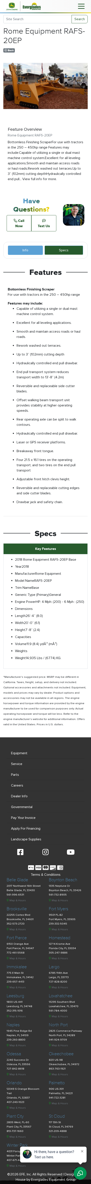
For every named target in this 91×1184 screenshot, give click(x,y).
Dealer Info (19, 796)
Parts (15, 774)
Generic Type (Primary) (32, 595)
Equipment (19, 753)
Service (16, 764)
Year (18, 566)
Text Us (44, 226)
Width (19, 623)
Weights (21, 651)
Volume (21, 644)
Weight (20, 658)
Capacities (23, 637)
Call (19, 223)
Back (10, 50)
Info (25, 250)
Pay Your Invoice (23, 818)
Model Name (24, 580)
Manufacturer (25, 573)
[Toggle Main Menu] (81, 6)
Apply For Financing (25, 828)
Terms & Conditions (46, 874)
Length (20, 616)
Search (79, 19)
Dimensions (24, 609)
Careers (17, 785)
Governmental (21, 807)
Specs (63, 250)
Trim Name (23, 588)
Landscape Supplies (26, 839)
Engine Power (25, 602)
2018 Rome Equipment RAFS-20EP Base (45, 559)
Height (20, 630)
